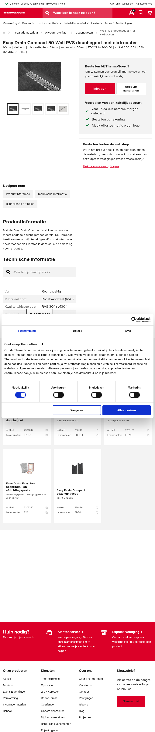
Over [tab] (128, 330)
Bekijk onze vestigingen (101, 166)
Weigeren (77, 410)
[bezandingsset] (77, 480)
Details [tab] (77, 330)
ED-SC (27, 435)
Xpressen (47, 685)
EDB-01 (79, 512)
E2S (26, 512)
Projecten (85, 717)
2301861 (79, 507)
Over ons (115, 3)
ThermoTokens (50, 678)
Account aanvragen (131, 88)
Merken (7, 685)
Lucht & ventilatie (14, 691)
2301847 (28, 430)
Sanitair (7, 710)
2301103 (129, 430)
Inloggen (99, 88)
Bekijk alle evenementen (56, 723)
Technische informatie (52, 194)
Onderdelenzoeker (52, 710)
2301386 (28, 507)
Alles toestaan (126, 410)
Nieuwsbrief (131, 701)
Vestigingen (128, 3)
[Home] (4, 32)
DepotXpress (49, 698)
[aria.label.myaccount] (131, 13)
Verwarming (10, 698)
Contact (84, 691)
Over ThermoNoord (91, 678)
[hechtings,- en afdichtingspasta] (27, 480)
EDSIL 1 (79, 435)
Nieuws (83, 704)
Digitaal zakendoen (52, 717)
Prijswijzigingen (50, 730)
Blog (81, 710)
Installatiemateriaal (25, 32)
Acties (7, 678)
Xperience (47, 704)
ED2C (128, 435)
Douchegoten (84, 32)
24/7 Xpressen (50, 691)
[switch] (58, 395)
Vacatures (85, 685)
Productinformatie (18, 194)
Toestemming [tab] (27, 330)
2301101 (79, 430)
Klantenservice (144, 3)
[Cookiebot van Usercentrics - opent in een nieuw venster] (134, 320)
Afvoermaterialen (56, 32)
